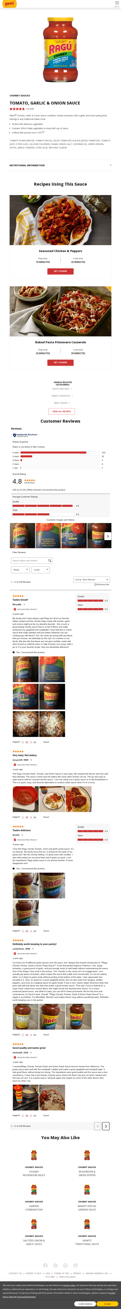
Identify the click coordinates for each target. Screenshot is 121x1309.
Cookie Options (85, 1304)
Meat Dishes (61, 402)
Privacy (77, 1273)
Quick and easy (61, 388)
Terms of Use (62, 1273)
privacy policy (69, 1285)
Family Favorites (61, 395)
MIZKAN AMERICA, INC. (97, 1273)
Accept (107, 1304)
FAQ (48, 1273)
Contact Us (15, 1273)
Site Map (50, 1276)
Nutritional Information (27, 165)
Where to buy (34, 1273)
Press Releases (67, 1276)
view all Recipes (62, 411)
